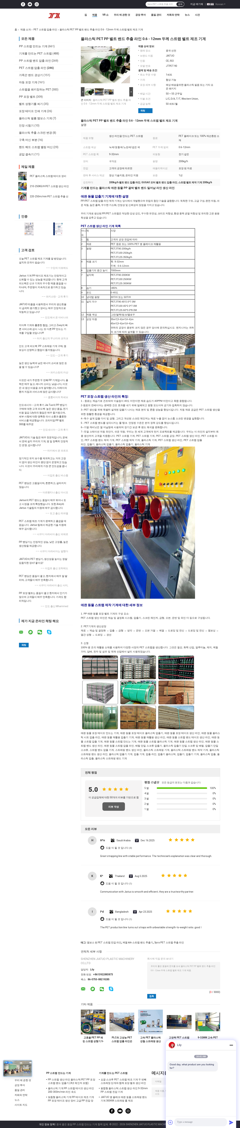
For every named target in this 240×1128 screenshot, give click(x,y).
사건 (197, 14)
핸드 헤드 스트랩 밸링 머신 (36, 147)
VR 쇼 (105, 14)
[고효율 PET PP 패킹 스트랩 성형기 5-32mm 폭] (93, 1022)
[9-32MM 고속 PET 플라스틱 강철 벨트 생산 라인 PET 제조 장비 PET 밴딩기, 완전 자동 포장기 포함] (207, 1022)
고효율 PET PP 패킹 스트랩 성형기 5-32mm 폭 (93, 1039)
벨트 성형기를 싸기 (31, 104)
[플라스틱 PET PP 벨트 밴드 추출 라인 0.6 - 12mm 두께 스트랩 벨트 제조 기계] (105, 65)
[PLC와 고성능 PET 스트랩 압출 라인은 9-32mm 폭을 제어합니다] (121, 1022)
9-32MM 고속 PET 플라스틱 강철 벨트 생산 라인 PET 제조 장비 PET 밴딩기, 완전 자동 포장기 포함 (207, 1039)
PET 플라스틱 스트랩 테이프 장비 (48, 176)
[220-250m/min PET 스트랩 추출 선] (22, 196)
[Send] (231, 1122)
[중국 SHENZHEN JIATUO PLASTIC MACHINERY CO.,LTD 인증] (29, 228)
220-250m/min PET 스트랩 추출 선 (49, 196)
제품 (94, 14)
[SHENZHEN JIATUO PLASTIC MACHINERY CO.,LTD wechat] (42, 632)
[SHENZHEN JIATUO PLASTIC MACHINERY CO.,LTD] (54, 15)
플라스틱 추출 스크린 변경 (35, 132)
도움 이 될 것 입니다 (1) (119, 883)
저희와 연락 (173, 14)
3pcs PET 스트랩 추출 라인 (169, 942)
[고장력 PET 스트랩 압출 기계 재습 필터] (179, 1022)
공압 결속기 (26, 154)
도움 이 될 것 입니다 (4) (119, 848)
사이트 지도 (21, 1104)
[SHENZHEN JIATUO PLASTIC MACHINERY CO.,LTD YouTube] (30, 4)
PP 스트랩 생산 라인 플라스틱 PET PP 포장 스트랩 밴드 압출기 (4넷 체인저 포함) (71, 1081)
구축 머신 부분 (28, 140)
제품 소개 (25, 29)
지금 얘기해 (196, 4)
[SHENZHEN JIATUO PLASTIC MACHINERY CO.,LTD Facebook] (23, 4)
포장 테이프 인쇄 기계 (32, 111)
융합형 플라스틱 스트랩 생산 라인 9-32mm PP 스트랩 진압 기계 (124, 1090)
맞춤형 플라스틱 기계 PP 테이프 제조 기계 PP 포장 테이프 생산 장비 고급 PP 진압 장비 (71, 1099)
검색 (180, 4)
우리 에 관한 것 (122, 14)
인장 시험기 (26, 125)
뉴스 (187, 14)
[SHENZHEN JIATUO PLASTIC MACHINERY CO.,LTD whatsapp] (32, 632)
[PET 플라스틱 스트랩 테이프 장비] (22, 176)
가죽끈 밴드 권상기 (31, 75)
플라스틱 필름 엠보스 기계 (35, 118)
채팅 (143, 110)
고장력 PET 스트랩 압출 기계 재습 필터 (179, 1039)
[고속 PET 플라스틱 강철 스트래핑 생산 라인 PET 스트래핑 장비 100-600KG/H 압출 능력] (150, 1022)
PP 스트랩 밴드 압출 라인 (35, 60)
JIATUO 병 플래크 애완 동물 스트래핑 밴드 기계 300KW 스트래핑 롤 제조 (124, 1099)
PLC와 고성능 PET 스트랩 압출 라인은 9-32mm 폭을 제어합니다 (122, 1039)
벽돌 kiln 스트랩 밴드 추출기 (138, 942)
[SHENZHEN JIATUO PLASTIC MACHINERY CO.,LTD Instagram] (37, 4)
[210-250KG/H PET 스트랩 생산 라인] (22, 186)
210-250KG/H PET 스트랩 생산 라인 (49, 186)
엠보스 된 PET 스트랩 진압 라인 (104, 942)
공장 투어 (140, 14)
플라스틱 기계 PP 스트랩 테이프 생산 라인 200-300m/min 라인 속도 (71, 1090)
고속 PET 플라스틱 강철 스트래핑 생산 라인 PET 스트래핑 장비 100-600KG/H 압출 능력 (150, 1039)
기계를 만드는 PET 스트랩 (35, 53)
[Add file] (170, 1122)
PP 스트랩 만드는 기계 (33, 46)
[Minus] (231, 1045)
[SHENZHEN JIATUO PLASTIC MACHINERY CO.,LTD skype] (51, 632)
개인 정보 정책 (47, 1124)
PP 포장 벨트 (27, 96)
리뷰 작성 (113, 806)
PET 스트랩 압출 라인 (45, 29)
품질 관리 (156, 14)
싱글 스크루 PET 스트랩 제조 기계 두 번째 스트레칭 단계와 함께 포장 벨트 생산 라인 (124, 1081)
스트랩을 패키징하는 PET (35, 89)
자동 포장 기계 (28, 82)
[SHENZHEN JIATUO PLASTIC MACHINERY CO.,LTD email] (23, 632)
